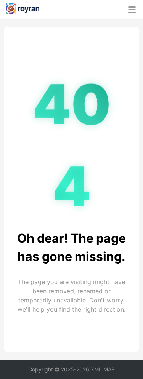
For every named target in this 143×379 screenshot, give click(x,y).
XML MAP (103, 369)
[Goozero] (22, 9)
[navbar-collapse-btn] (132, 9)
